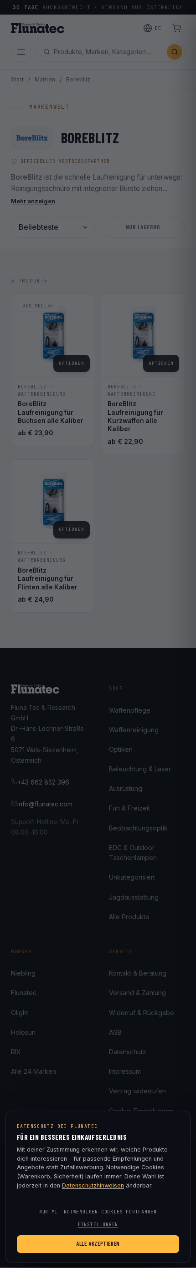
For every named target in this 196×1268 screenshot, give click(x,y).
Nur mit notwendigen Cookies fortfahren (98, 1212)
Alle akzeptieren (98, 1243)
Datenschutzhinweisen (93, 1185)
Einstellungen (98, 1225)
